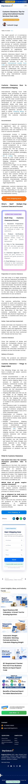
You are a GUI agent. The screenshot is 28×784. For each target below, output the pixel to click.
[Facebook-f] (8, 766)
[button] (14, 518)
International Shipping (12, 20)
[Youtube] (11, 766)
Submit (14, 559)
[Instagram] (17, 766)
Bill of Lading (7, 156)
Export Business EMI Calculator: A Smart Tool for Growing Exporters (13, 612)
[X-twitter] (14, 766)
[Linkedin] (20, 766)
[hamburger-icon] (25, 6)
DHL (14, 428)
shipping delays (18, 111)
